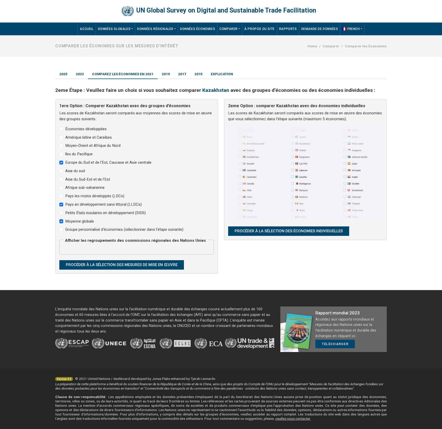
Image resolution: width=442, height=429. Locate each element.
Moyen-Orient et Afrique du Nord (92, 145)
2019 (166, 74)
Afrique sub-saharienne (85, 187)
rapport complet (283, 414)
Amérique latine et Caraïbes (88, 137)
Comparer (228, 29)
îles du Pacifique (79, 154)
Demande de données (319, 29)
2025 (63, 74)
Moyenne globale (79, 221)
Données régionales (155, 29)
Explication (222, 74)
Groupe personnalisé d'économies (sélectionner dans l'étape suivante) (124, 229)
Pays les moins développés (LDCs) (94, 196)
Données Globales (114, 29)
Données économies (197, 29)
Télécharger (335, 344)
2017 (182, 74)
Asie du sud (75, 171)
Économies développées (86, 129)
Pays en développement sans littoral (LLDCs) (103, 204)
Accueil (86, 29)
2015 (198, 74)
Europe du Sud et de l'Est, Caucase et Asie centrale (108, 162)
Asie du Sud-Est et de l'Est (87, 179)
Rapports (288, 29)
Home (312, 46)
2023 (80, 74)
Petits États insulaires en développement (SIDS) (105, 213)
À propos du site (259, 29)
